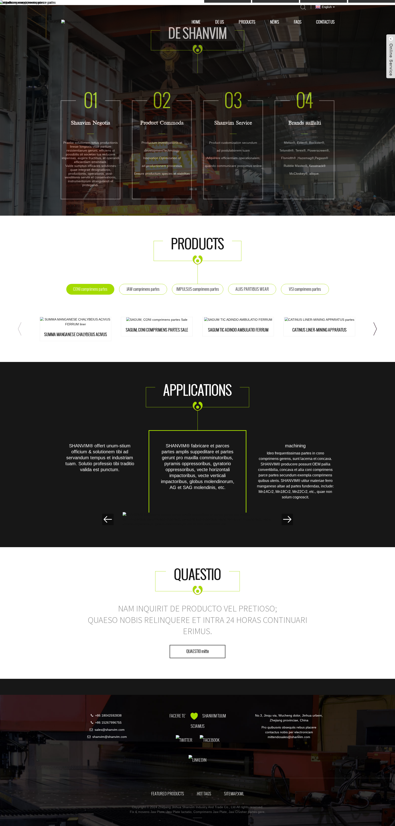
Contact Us (325, 22)
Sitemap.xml (234, 794)
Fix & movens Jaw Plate (147, 812)
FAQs (298, 22)
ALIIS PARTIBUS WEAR (252, 289)
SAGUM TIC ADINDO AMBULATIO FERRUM (238, 330)
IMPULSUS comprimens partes (197, 289)
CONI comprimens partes (90, 289)
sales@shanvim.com (110, 729)
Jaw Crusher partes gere (246, 812)
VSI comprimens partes (305, 289)
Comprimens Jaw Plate (210, 812)
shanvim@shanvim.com (109, 737)
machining (295, 445)
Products (247, 22)
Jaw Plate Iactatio (179, 812)
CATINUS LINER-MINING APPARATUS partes (319, 330)
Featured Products (167, 794)
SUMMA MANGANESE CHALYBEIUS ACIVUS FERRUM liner (75, 334)
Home (196, 22)
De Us (219, 22)
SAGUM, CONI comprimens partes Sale (157, 330)
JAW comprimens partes (143, 289)
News (274, 22)
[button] (19, 329)
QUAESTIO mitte (197, 651)
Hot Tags (204, 794)
